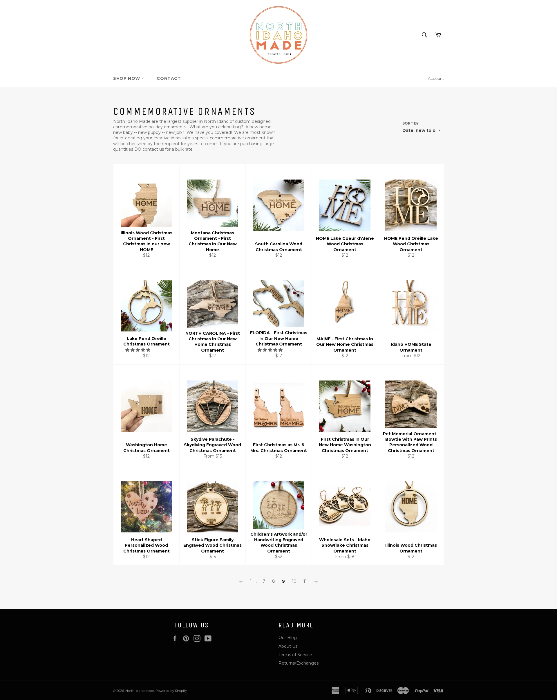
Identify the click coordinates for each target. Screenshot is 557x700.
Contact (169, 78)
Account (436, 78)
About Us (287, 646)
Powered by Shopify (171, 691)
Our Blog (287, 637)
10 (294, 581)
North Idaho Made (139, 691)
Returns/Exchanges (298, 663)
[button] (138, 349)
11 (305, 581)
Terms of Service (295, 654)
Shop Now (127, 78)
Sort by (410, 123)
